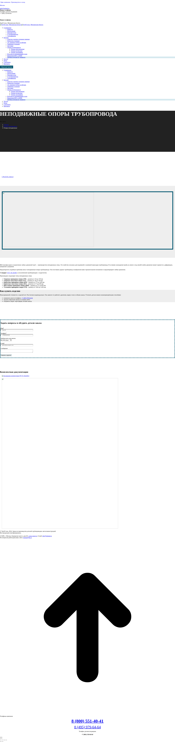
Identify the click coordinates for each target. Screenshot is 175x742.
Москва (2, 5)
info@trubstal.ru (4, 8)
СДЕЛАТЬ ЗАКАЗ (7, 177)
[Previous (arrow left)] (0, 741)
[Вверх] (87, 714)
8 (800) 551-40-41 (87, 721)
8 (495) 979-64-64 (87, 727)
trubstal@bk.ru (27, 537)
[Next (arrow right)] (2, 741)
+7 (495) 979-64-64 (27, 298)
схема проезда (32, 536)
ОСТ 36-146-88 (12, 273)
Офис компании (5, 2)
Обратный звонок (6, 67)
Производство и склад (18, 2)
